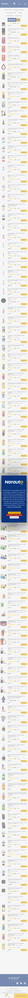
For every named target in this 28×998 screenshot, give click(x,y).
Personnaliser (14, 517)
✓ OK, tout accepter (14, 513)
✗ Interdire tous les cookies (14, 515)
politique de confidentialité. (14, 507)
